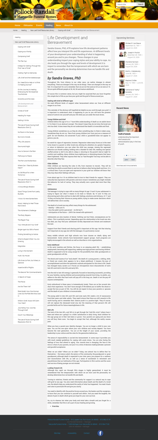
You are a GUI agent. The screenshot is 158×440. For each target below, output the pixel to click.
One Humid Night (24, 146)
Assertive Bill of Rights (26, 267)
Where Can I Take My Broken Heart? (28, 166)
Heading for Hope (24, 115)
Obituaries (28, 25)
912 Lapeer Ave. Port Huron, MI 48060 (84, 419)
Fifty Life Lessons (24, 142)
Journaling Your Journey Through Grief (27, 309)
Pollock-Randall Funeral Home (58, 419)
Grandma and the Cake (26, 99)
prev (126, 160)
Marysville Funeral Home (57, 424)
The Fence (21, 282)
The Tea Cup (22, 61)
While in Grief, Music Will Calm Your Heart (28, 302)
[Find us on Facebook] (100, 433)
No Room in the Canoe (26, 132)
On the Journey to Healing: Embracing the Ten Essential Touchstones (28, 91)
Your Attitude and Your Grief (28, 225)
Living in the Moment (25, 251)
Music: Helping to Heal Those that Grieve (28, 204)
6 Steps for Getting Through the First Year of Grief (29, 67)
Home (17, 25)
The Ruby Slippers (24, 215)
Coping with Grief (64, 30)
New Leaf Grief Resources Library (42, 30)
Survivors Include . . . (25, 137)
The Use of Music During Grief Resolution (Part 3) (28, 321)
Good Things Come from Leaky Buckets (29, 192)
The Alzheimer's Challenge (27, 210)
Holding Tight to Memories (27, 73)
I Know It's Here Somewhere (28, 198)
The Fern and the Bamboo (27, 161)
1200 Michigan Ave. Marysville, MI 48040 (82, 424)
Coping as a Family (24, 51)
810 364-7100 (104, 424)
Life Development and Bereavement (25, 105)
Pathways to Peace (25, 156)
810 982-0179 (105, 419)
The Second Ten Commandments (29, 272)
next (133, 160)
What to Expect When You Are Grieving (28, 240)
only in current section (125, 8)
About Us (68, 25)
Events (39, 25)
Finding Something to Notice (28, 234)
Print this (55, 406)
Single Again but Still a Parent (28, 229)
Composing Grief (24, 56)
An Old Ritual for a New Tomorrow (26, 173)
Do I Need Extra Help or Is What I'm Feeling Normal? (29, 83)
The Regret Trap (23, 220)
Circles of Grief (23, 111)
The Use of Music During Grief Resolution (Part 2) (28, 126)
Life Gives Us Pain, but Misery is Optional (29, 261)
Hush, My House (23, 255)
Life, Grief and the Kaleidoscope (29, 78)
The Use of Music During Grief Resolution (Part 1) (28, 181)
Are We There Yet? (24, 286)
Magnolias (21, 246)
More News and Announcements (126, 165)
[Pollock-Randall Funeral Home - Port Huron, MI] (44, 11)
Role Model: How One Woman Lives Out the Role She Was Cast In (29, 293)
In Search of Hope (24, 277)
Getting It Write (23, 120)
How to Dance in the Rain (27, 151)
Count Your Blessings (25, 315)
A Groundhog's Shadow (26, 187)
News (58, 25)
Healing (49, 25)
